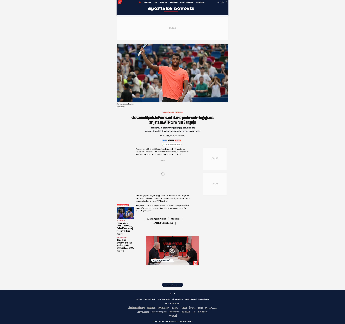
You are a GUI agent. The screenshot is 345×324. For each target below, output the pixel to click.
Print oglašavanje (203, 299)
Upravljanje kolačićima (172, 303)
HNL (155, 2)
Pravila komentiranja (163, 299)
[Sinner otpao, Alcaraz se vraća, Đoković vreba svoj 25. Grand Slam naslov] (125, 213)
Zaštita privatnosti (177, 299)
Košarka (173, 2)
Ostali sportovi (186, 2)
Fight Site (200, 2)
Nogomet (147, 2)
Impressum (139, 299)
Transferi (163, 2)
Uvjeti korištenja (149, 299)
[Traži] (227, 2)
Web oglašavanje (190, 299)
